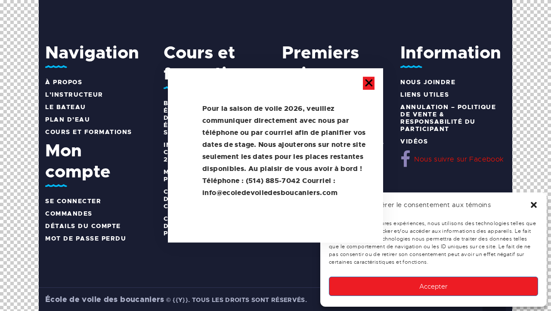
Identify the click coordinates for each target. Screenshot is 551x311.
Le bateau (65, 107)
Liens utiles (424, 94)
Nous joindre (427, 82)
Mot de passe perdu (85, 238)
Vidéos (414, 141)
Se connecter (73, 201)
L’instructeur (74, 94)
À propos (63, 82)
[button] (533, 205)
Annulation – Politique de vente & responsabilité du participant (448, 118)
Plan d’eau (67, 119)
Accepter (433, 286)
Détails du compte (83, 226)
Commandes (69, 213)
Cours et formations (88, 132)
